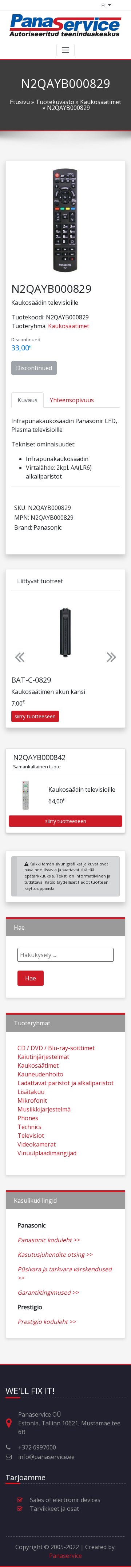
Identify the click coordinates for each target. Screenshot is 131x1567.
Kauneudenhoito (40, 1074)
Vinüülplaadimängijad (46, 1153)
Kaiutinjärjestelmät (43, 1057)
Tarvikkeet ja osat (54, 1509)
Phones (27, 1118)
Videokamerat (36, 1144)
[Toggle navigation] (65, 50)
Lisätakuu (30, 1092)
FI (104, 5)
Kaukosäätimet (100, 102)
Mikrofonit (32, 1100)
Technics (29, 1127)
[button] (19, 656)
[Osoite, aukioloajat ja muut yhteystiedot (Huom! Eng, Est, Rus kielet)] (11, 1423)
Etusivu (20, 102)
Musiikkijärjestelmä (44, 1109)
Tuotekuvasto (55, 102)
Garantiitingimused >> (48, 1292)
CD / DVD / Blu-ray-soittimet (56, 1048)
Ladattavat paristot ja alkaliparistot (65, 1083)
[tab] (27, 400)
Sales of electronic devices (65, 1500)
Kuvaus (27, 400)
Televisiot (30, 1136)
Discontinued (34, 368)
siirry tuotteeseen (35, 716)
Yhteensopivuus (72, 400)
